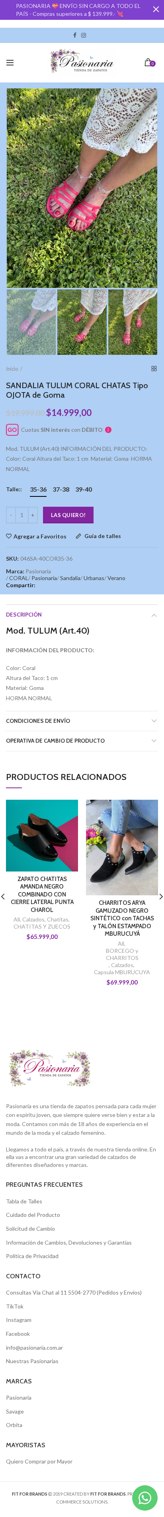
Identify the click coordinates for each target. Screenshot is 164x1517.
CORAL (18, 578)
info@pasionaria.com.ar (34, 1347)
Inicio (12, 369)
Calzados (33, 919)
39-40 (83, 489)
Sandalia (70, 578)
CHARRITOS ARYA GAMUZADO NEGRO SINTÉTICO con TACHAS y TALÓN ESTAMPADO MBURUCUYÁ (122, 918)
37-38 (61, 489)
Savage (15, 1411)
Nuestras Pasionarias (32, 1361)
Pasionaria (44, 578)
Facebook (75, 35)
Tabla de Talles (24, 1201)
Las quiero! (68, 515)
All (17, 919)
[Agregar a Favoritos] (67, 811)
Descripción (24, 614)
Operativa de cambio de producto (55, 740)
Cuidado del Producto (33, 1214)
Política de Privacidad (32, 1256)
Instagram (83, 35)
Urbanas (94, 578)
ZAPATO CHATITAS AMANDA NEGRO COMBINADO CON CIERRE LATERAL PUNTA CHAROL (42, 894)
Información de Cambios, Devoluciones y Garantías (69, 1242)
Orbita (14, 1424)
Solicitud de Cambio (30, 1228)
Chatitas (57, 919)
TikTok (90, 35)
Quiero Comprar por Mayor (39, 1461)
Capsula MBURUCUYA (122, 972)
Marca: (15, 571)
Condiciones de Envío (38, 720)
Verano (116, 578)
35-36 (38, 489)
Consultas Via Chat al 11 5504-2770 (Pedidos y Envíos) (74, 1292)
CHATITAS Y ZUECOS (42, 926)
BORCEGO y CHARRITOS (122, 954)
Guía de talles (102, 536)
